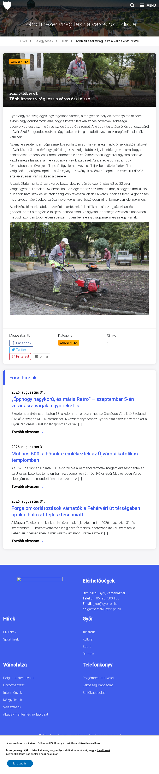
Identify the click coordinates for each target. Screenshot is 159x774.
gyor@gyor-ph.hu (105, 604)
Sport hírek (11, 639)
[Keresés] (132, 5)
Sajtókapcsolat (94, 693)
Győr (23, 41)
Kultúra (88, 639)
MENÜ (151, 5)
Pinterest (22, 356)
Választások (12, 707)
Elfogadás (20, 763)
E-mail (43, 356)
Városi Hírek (68, 342)
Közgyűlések (12, 700)
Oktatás (88, 654)
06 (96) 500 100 (107, 598)
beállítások (103, 750)
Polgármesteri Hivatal (18, 678)
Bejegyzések (44, 41)
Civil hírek (9, 632)
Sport (87, 647)
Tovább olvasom (27, 432)
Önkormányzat (13, 685)
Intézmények (12, 693)
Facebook (23, 343)
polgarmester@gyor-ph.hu (102, 609)
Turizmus (89, 632)
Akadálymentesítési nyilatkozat (25, 714)
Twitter (20, 350)
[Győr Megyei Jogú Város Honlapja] (7, 5)
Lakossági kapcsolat (98, 685)
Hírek (64, 41)
